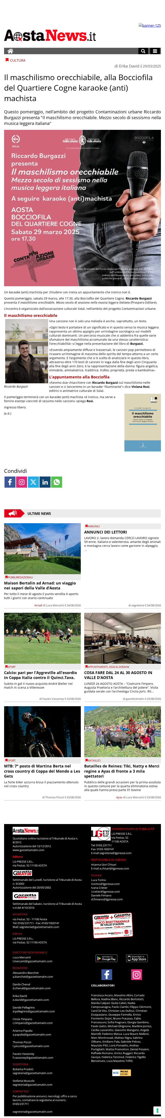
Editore (18, 857)
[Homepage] (10, 51)
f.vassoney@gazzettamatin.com (33, 1058)
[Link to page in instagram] (21, 482)
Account (96, 875)
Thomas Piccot (54, 797)
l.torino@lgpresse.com (105, 884)
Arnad (38, 605)
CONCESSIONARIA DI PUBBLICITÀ (133, 829)
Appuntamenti (98, 667)
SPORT (12, 667)
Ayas (119, 797)
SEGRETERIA (20, 1064)
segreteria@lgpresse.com (115, 853)
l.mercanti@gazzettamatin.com (32, 961)
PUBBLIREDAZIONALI (20, 577)
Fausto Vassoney (53, 699)
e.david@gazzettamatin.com (31, 1000)
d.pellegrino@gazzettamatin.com (34, 1011)
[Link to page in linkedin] (45, 482)
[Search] (143, 51)
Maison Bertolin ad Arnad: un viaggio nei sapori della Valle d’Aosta (40, 585)
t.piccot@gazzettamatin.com (31, 1046)
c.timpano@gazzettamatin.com (33, 1023)
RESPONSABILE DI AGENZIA (108, 860)
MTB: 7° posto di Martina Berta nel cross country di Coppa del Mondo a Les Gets (42, 771)
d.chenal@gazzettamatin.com (31, 988)
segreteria (137, 605)
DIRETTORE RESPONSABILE (30, 952)
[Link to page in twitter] (33, 482)
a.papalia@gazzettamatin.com (32, 1034)
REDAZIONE (20, 914)
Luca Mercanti (55, 605)
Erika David (129, 66)
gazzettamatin (135, 699)
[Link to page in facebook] (10, 482)
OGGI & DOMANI (119, 667)
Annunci (94, 526)
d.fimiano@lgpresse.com (107, 899)
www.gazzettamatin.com (28, 850)
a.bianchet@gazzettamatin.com (33, 977)
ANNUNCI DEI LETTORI (105, 532)
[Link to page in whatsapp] (56, 482)
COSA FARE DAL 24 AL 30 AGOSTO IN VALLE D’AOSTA (118, 675)
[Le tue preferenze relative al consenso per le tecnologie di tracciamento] (157, 1110)
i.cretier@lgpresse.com (105, 891)
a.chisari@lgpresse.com (114, 868)
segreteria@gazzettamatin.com (39, 927)
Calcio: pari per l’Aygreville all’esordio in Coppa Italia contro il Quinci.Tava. (40, 675)
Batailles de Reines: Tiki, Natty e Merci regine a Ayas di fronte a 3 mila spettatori (121, 771)
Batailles (94, 760)
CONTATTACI (21, 1091)
